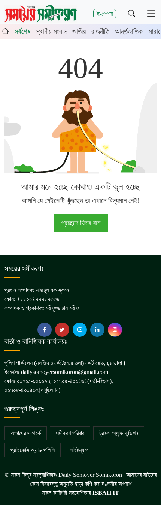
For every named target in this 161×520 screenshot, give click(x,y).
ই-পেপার (105, 14)
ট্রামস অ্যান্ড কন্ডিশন (118, 433)
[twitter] (62, 330)
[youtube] (80, 330)
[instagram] (115, 330)
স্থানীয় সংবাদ (51, 31)
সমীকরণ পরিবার (70, 433)
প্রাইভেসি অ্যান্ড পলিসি (32, 450)
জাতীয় (79, 31)
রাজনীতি (100, 31)
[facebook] (44, 330)
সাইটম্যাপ (79, 450)
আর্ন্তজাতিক (129, 31)
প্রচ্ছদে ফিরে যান (80, 223)
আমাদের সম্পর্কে (25, 433)
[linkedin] (97, 330)
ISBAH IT (105, 493)
